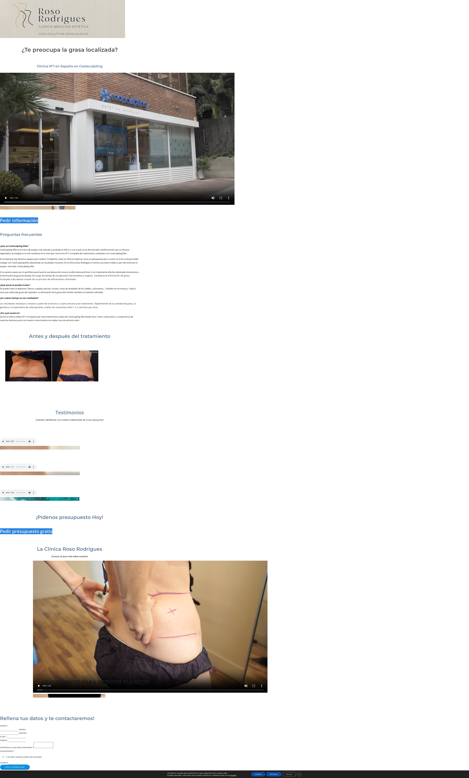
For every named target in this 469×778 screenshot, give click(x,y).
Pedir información (15, 767)
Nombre (4, 726)
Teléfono (3, 740)
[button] (37, 208)
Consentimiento (7, 751)
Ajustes (289, 774)
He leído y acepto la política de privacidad (24, 757)
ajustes (233, 775)
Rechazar (274, 774)
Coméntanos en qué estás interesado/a (17, 747)
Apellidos (23, 733)
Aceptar (258, 774)
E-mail (3, 736)
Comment (4, 762)
